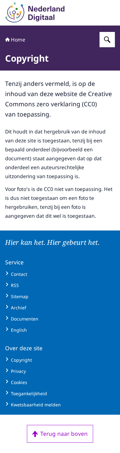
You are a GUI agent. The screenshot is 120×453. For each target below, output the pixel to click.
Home (18, 39)
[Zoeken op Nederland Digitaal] (107, 39)
